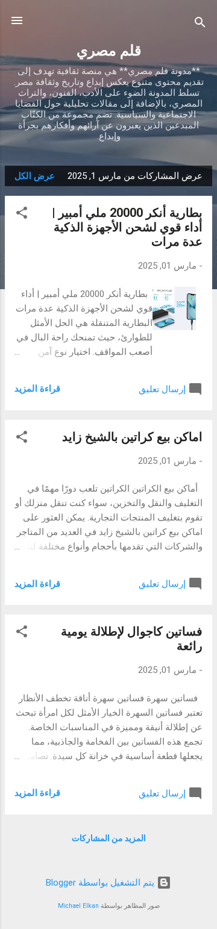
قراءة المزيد (37, 388)
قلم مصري (109, 50)
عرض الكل (34, 175)
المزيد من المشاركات (109, 838)
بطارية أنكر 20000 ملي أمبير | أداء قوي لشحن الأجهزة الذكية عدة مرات (127, 227)
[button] (21, 214)
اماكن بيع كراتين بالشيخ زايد (132, 437)
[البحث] (200, 24)
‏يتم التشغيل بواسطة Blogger (101, 882)
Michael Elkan (78, 906)
